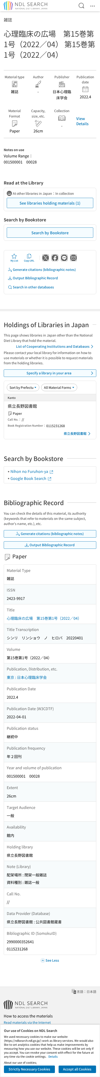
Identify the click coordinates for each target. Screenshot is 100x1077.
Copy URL (29, 260)
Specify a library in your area (49, 373)
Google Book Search (28, 478)
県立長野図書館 (75, 433)
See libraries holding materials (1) (50, 203)
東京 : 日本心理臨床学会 (27, 677)
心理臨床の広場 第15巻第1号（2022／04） (44, 618)
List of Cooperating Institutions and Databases (53, 346)
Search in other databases (33, 287)
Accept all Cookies (77, 1069)
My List (14, 260)
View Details (82, 121)
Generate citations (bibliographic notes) (44, 269)
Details (53, 1056)
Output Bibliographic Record (35, 278)
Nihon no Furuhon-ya (29, 471)
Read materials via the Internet (27, 1022)
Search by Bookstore (50, 232)
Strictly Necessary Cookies (29, 1069)
